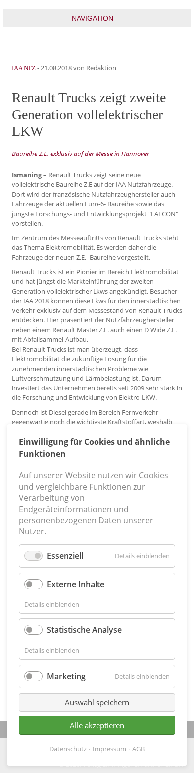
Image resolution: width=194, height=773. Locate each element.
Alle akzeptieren (97, 725)
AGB (138, 748)
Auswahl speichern (97, 702)
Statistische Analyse (84, 629)
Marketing (66, 676)
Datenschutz (68, 748)
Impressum (109, 748)
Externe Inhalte (75, 584)
